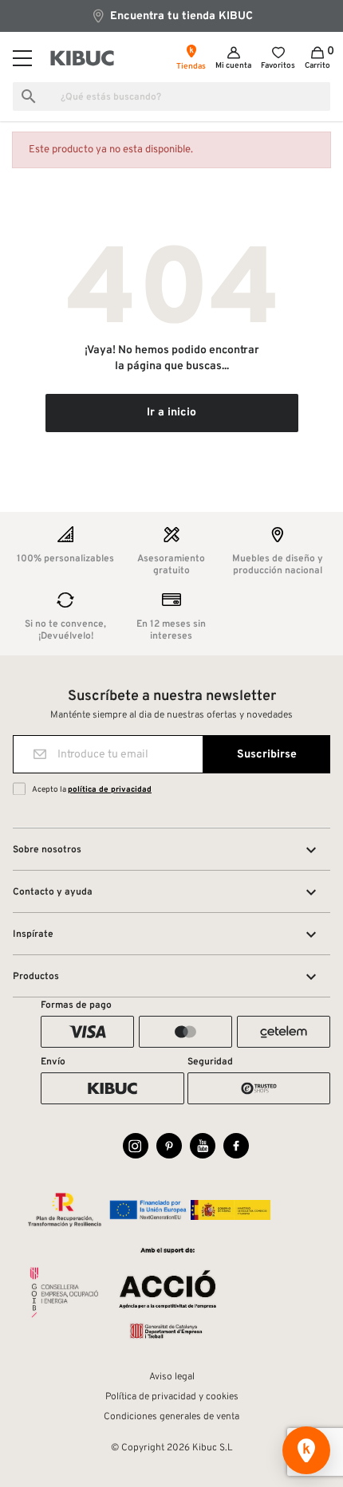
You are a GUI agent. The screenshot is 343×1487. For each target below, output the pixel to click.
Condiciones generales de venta (171, 1416)
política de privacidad (110, 790)
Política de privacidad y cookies (172, 1397)
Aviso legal (172, 1377)
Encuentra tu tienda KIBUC (180, 16)
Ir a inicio (171, 412)
